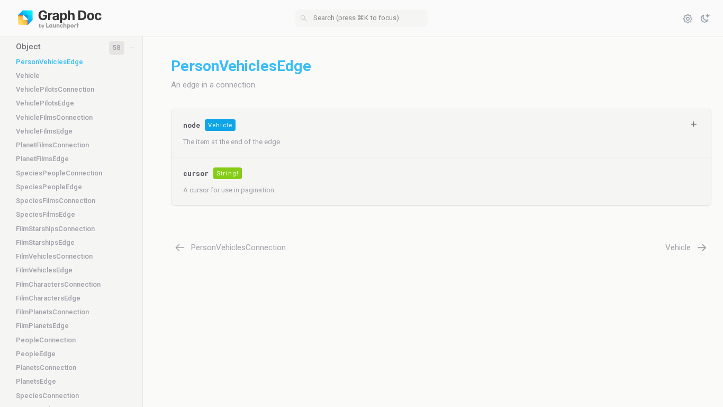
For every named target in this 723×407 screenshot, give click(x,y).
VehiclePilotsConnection (55, 89)
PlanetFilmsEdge (42, 159)
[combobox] (361, 19)
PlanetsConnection (46, 367)
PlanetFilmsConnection (52, 145)
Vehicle (28, 75)
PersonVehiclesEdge (49, 62)
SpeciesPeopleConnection (59, 173)
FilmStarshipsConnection (55, 229)
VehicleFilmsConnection (54, 117)
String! (227, 173)
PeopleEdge (36, 354)
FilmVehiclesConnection (54, 256)
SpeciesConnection (47, 396)
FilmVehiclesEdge (44, 270)
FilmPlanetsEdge (42, 326)
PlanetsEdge (36, 381)
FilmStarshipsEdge (45, 242)
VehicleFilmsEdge (44, 131)
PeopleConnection (46, 340)
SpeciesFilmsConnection (55, 201)
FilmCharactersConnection (58, 284)
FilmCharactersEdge (48, 298)
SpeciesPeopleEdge (49, 187)
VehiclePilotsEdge (45, 103)
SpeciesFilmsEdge (45, 214)
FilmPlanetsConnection (52, 312)
